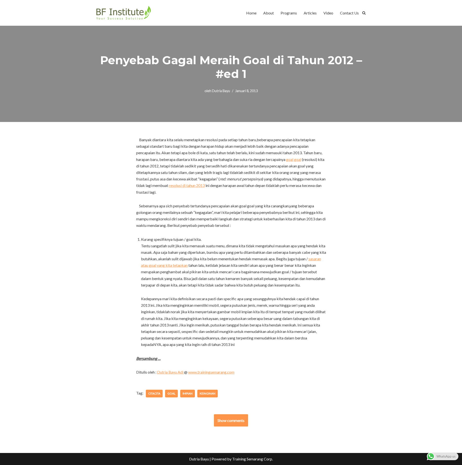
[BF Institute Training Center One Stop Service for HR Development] (123, 12)
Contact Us (349, 13)
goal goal (293, 159)
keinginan (207, 393)
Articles (310, 13)
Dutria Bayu (221, 91)
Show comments (231, 420)
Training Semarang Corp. (252, 459)
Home (251, 13)
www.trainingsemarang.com (211, 372)
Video (328, 13)
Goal (171, 393)
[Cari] (364, 13)
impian (187, 393)
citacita (154, 393)
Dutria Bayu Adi (170, 372)
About (268, 13)
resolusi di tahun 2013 (187, 185)
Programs (289, 13)
